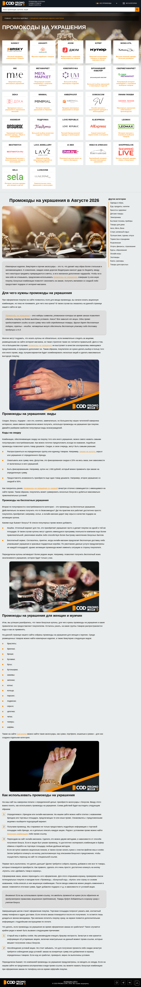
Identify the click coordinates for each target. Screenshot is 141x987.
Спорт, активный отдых (119, 232)
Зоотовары (114, 257)
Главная (8, 18)
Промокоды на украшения (18, 316)
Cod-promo (22, 734)
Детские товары (116, 214)
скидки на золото (87, 451)
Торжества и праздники (119, 239)
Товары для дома (117, 225)
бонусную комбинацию (17, 834)
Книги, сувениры (117, 261)
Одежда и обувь (116, 203)
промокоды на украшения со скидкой (41, 488)
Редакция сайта (70, 982)
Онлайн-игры (115, 254)
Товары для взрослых (119, 265)
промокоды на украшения (65, 277)
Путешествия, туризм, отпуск (122, 235)
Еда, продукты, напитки (119, 206)
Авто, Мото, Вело (117, 228)
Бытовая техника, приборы (121, 221)
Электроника (115, 217)
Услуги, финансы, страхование (122, 246)
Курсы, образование (118, 250)
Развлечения (115, 243)
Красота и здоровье (20, 18)
